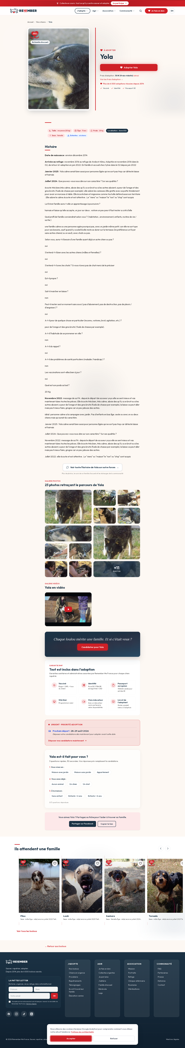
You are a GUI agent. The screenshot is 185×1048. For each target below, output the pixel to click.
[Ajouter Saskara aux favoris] (140, 863)
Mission (131, 969)
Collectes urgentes (107, 973)
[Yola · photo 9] (80, 551)
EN (172, 11)
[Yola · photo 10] (56, 569)
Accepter (71, 1038)
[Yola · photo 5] (129, 516)
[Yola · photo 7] (116, 542)
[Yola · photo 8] (56, 551)
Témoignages (74, 985)
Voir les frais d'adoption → (111, 79)
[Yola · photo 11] (80, 569)
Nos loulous (74, 969)
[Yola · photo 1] (68, 507)
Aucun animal (58, 784)
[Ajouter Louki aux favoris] (98, 863)
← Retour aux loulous (55, 946)
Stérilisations (133, 989)
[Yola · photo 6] (68, 533)
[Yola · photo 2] (104, 498)
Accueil (30, 22)
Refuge (131, 977)
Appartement (103, 772)
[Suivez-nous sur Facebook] (9, 1014)
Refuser (114, 1038)
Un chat (86, 784)
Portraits (132, 973)
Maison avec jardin (60, 772)
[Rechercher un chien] (140, 10)
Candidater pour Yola (93, 647)
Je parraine (103, 977)
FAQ (159, 969)
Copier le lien (107, 824)
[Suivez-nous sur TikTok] (24, 1014)
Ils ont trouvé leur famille (76, 990)
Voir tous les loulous (27, 931)
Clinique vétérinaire (136, 981)
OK (54, 996)
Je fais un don (105, 969)
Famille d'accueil (105, 985)
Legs (101, 993)
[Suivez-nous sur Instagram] (16, 1014)
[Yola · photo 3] (129, 498)
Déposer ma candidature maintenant (66, 740)
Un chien (73, 784)
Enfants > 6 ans (75, 796)
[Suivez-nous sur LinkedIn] (32, 1014)
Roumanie (132, 985)
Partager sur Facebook (82, 823)
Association (108, 11)
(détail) (136, 76)
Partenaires (163, 973)
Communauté (126, 11)
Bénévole (103, 989)
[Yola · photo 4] (104, 516)
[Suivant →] (168, 848)
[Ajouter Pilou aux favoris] (55, 863)
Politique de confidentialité (82, 1032)
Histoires (161, 981)
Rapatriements (75, 981)
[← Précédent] (160, 848)
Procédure (73, 977)
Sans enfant (57, 796)
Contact (161, 985)
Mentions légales (31, 1004)
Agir (94, 11)
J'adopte (81, 11)
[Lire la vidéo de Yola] (68, 609)
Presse (161, 977)
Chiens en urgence (77, 973)
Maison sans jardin (82, 772)
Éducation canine (76, 996)
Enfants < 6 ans (95, 796)
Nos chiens (41, 22)
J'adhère (102, 981)
